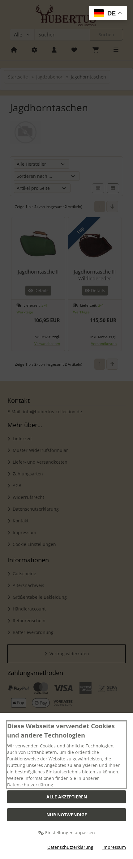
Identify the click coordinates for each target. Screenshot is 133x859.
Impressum (114, 847)
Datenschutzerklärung (70, 847)
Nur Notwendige (66, 815)
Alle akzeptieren (66, 797)
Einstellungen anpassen (69, 833)
